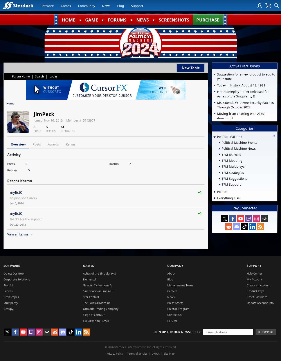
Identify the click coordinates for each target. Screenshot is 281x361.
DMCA (156, 354)
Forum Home (21, 76)
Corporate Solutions (17, 279)
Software (47, 6)
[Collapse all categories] (273, 135)
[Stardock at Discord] (237, 227)
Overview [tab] (18, 144)
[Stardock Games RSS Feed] (260, 227)
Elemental (89, 279)
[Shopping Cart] (268, 5)
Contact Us (174, 315)
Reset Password (257, 297)
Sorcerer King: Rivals (96, 321)
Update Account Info (260, 303)
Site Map (169, 354)
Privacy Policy (114, 354)
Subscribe (266, 332)
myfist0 (16, 192)
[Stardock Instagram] (256, 219)
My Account (254, 279)
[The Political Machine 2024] (140, 42)
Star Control (91, 297)
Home (10, 103)
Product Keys (255, 291)
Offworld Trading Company (101, 309)
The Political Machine (96, 303)
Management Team (180, 285)
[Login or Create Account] (260, 5)
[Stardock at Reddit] (229, 227)
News (106, 6)
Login (53, 76)
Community (86, 6)
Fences (8, 291)
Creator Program (178, 309)
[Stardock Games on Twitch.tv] (248, 219)
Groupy (8, 309)
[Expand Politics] (215, 192)
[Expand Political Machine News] (219, 149)
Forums (172, 321)
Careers (172, 291)
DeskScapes (11, 297)
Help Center (254, 273)
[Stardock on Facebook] (233, 219)
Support (137, 6)
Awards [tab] (53, 144)
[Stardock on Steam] (264, 219)
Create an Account (259, 285)
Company (175, 266)
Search (39, 76)
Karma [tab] (71, 144)
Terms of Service (137, 354)
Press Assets (175, 303)
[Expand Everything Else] (215, 198)
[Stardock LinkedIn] (252, 227)
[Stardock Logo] (18, 5)
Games (66, 6)
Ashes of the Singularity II (99, 273)
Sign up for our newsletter (177, 332)
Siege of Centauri (94, 315)
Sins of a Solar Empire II (98, 291)
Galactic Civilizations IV (97, 285)
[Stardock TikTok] (245, 227)
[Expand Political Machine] (214, 137)
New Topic (191, 67)
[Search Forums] (276, 5)
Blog (120, 6)
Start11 (8, 285)
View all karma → (19, 234)
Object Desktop (14, 273)
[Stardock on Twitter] (225, 219)
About (171, 273)
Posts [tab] (37, 144)
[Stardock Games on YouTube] (241, 219)
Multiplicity (11, 303)
